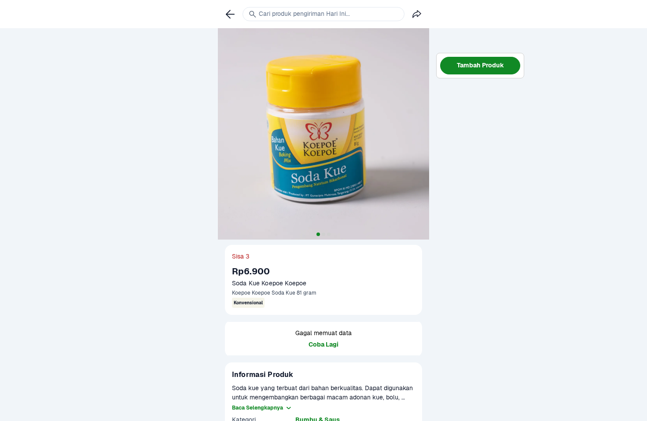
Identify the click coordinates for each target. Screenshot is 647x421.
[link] (230, 14)
